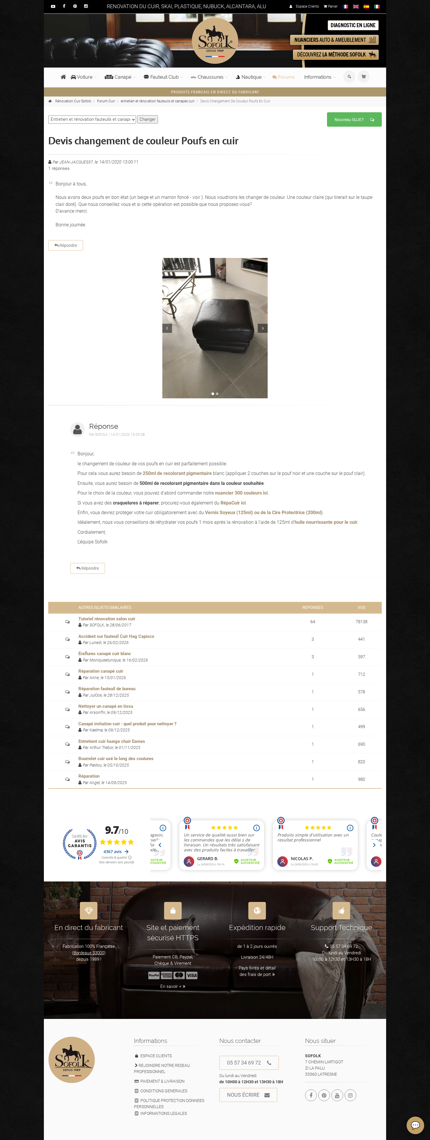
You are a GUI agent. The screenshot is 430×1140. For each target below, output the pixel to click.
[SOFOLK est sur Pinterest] (324, 1095)
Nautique (252, 77)
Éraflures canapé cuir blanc (104, 653)
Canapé (123, 77)
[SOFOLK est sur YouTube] (337, 1095)
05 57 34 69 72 (244, 1063)
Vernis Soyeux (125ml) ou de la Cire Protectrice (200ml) (264, 512)
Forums (286, 77)
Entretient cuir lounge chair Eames (111, 741)
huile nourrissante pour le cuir (326, 522)
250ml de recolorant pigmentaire (177, 473)
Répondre (68, 245)
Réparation (88, 776)
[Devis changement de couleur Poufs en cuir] (215, 328)
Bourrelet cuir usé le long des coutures (116, 758)
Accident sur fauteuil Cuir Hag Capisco (116, 636)
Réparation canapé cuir (100, 671)
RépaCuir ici (233, 503)
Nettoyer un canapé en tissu (105, 706)
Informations (317, 77)
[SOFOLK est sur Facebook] (311, 1095)
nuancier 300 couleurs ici (241, 493)
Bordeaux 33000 (88, 952)
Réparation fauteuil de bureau (106, 688)
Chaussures (210, 77)
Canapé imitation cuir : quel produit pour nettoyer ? (127, 723)
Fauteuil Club (164, 77)
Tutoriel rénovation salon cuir (106, 618)
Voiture (84, 77)
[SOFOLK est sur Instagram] (350, 1095)
